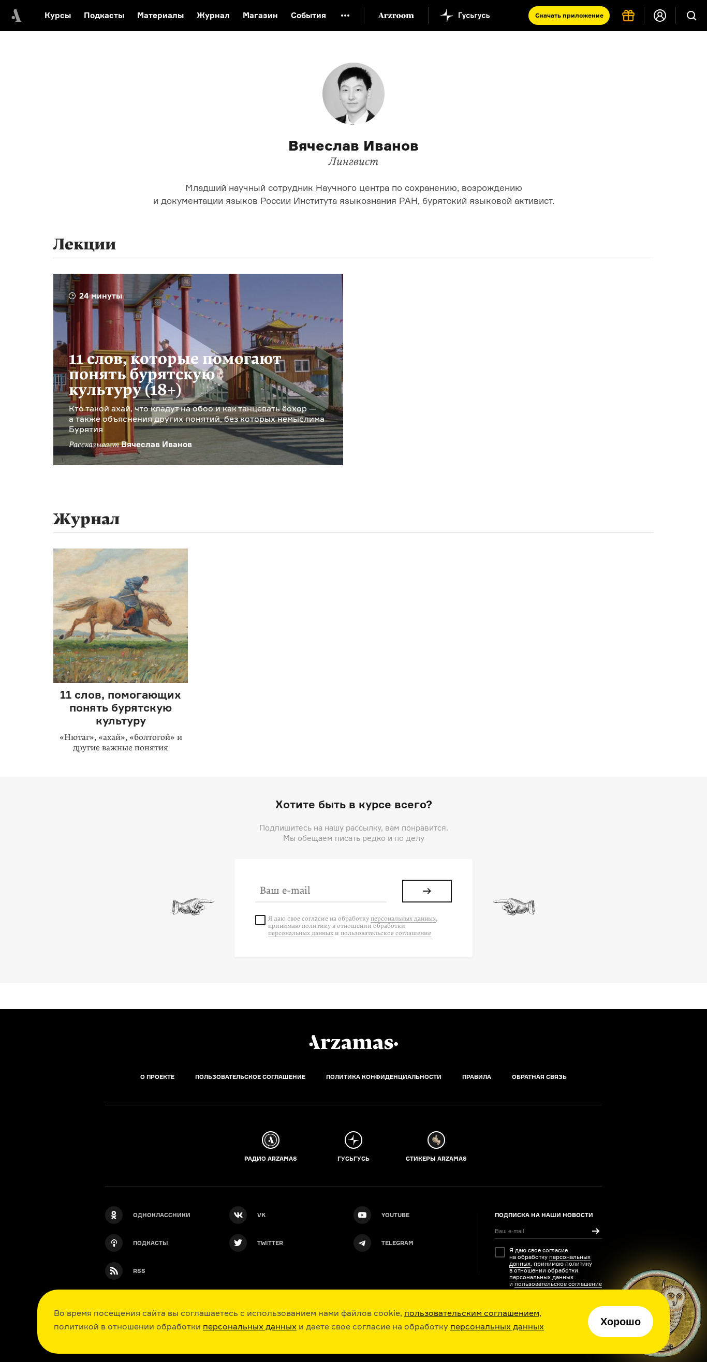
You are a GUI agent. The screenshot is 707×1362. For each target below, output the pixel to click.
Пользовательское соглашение (250, 1076)
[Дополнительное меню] (345, 15)
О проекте (157, 1076)
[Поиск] (691, 15)
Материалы (160, 15)
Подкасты (104, 15)
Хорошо (620, 1321)
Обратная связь (539, 1076)
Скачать (569, 15)
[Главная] (353, 1042)
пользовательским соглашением (471, 1313)
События (308, 15)
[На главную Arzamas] (15, 15)
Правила (476, 1076)
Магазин (260, 15)
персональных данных (250, 1326)
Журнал (213, 15)
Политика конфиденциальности (383, 1076)
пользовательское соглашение (386, 933)
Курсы (58, 15)
